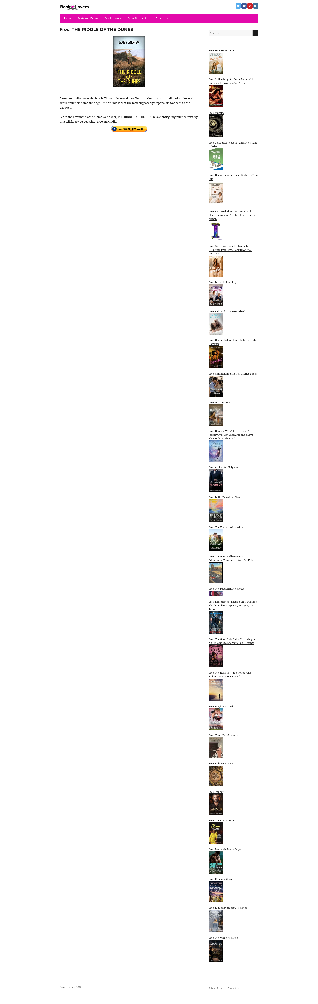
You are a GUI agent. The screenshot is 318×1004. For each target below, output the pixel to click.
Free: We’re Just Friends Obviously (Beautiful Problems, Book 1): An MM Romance (230, 250)
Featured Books (88, 18)
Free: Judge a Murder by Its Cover (228, 907)
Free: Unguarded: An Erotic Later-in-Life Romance (232, 342)
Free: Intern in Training (222, 282)
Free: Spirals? (216, 112)
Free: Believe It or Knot (222, 763)
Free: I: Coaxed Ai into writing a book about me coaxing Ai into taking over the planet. (232, 215)
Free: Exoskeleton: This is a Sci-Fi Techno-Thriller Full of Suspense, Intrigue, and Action (233, 605)
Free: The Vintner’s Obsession (226, 527)
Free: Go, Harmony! (220, 402)
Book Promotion (138, 18)
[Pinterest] (250, 6)
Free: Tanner (216, 791)
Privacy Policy (216, 988)
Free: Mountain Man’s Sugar (225, 849)
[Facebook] (244, 6)
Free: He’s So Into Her (221, 50)
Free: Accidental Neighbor (224, 467)
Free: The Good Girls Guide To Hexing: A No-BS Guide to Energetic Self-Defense (232, 641)
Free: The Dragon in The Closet (226, 588)
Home (67, 18)
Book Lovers (113, 18)
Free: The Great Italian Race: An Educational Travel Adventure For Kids (231, 558)
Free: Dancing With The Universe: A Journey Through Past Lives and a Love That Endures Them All (231, 435)
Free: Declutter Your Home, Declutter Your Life (233, 177)
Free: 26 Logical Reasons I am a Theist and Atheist (233, 144)
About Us (162, 18)
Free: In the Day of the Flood (225, 497)
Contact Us (233, 988)
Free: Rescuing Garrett (222, 879)
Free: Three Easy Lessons (223, 735)
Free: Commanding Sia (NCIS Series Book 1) (233, 373)
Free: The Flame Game (222, 820)
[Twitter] (238, 6)
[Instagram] (255, 6)
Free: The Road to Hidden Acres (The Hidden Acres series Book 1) (230, 674)
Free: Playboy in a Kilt (221, 706)
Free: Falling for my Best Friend (227, 311)
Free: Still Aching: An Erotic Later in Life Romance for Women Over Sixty (232, 81)
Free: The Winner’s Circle (223, 937)
